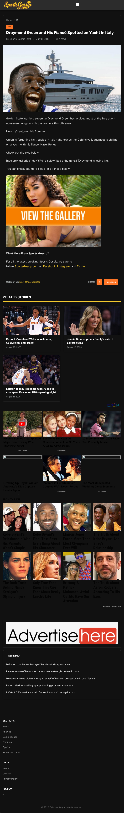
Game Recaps (10, 737)
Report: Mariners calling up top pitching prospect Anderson (39, 685)
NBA (16, 20)
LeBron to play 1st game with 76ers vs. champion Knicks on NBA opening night (31, 390)
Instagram (63, 266)
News (6, 726)
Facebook (49, 266)
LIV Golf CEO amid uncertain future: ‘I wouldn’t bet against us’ (40, 692)
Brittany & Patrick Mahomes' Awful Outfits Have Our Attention (76, 592)
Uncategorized (32, 282)
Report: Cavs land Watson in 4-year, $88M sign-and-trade (29, 340)
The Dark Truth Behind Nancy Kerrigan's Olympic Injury (14, 590)
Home (9, 20)
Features (7, 742)
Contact (7, 773)
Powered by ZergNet (112, 606)
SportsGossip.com (26, 266)
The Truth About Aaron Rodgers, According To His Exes (106, 590)
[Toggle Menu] (77, 5)
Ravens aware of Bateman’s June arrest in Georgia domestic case (42, 671)
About (6, 768)
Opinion (6, 747)
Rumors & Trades (12, 752)
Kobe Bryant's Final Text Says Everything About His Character (46, 541)
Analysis (7, 731)
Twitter (81, 266)
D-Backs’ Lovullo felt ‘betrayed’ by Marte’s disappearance (38, 664)
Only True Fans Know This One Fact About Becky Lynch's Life (46, 590)
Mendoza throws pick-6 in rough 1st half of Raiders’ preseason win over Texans (50, 678)
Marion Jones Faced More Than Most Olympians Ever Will (76, 541)
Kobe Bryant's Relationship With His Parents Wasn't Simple (17, 541)
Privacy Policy (10, 778)
